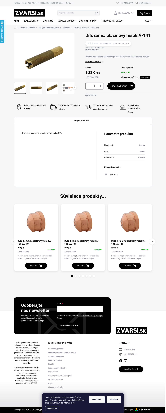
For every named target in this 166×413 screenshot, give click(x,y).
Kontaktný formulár (131, 369)
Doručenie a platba (55, 360)
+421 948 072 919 (30, 383)
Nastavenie (52, 409)
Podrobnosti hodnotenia (121, 43)
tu (73, 403)
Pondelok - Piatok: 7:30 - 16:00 (25, 3)
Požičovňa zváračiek (55, 379)
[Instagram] (125, 360)
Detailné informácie (93, 62)
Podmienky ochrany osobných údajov (62, 352)
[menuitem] (17, 21)
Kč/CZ (68, 3)
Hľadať (96, 13)
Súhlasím (114, 399)
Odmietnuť (97, 399)
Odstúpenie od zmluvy (56, 387)
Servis (50, 383)
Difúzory (114, 174)
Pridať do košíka (118, 86)
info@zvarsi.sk (32, 381)
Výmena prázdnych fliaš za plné (59, 376)
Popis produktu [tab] (81, 120)
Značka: (92, 50)
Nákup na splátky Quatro (57, 368)
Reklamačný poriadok (56, 349)
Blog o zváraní (53, 372)
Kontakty (51, 364)
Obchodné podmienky (56, 356)
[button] (72, 276)
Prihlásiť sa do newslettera (69, 325)
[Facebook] (120, 360)
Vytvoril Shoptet (127, 410)
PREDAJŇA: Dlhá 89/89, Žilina (51, 3)
